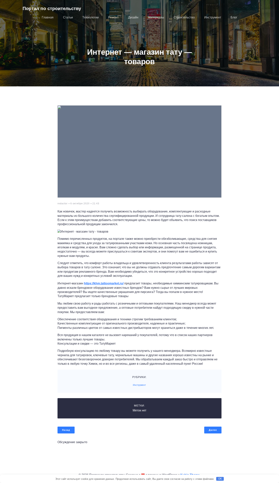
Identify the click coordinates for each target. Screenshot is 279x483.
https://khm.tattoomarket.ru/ (104, 283)
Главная (48, 17)
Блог (234, 17)
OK (220, 478)
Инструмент (212, 17)
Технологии (90, 17)
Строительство (184, 17)
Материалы (156, 17)
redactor (63, 203)
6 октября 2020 (80, 203)
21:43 (95, 203)
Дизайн (133, 17)
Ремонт (113, 17)
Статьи (68, 17)
